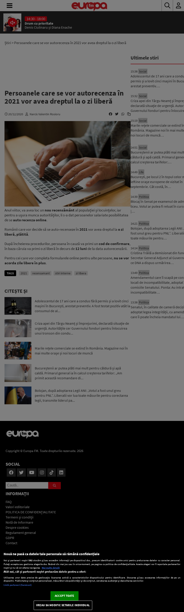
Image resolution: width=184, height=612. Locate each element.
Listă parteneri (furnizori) (18, 584)
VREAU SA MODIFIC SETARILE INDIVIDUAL (63, 605)
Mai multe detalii (51, 567)
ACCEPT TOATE (64, 596)
